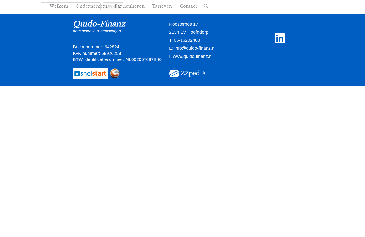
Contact (189, 6)
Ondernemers (91, 6)
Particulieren (130, 6)
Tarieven (162, 6)
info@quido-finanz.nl (195, 48)
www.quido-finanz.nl (193, 56)
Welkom (59, 6)
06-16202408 (187, 40)
